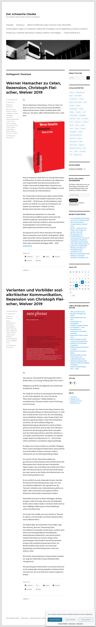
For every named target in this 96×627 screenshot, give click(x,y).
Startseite (9, 25)
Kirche (72, 125)
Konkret (13, 333)
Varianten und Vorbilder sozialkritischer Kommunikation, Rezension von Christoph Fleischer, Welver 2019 (35, 297)
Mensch (83, 128)
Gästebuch (9, 113)
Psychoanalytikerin (12, 338)
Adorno (8, 321)
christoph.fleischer (11, 99)
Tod (71, 154)
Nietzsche (73, 138)
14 (82, 282)
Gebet (78, 105)
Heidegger (9, 115)
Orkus (8, 123)
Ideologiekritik (10, 327)
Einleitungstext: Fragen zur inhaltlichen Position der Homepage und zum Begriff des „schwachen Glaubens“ (47, 29)
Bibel (71, 95)
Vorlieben (86, 620)
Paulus (79, 138)
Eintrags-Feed (74, 399)
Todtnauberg (10, 129)
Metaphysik (73, 131)
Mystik (80, 131)
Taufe (75, 151)
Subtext (12, 127)
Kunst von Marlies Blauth (78, 367)
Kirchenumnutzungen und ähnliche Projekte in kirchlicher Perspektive (80, 363)
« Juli (73, 295)
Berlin (12, 325)
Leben (83, 125)
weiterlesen (27, 246)
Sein (84, 148)
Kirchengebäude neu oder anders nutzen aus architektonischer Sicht (78, 357)
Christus (81, 99)
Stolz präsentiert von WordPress (40, 618)
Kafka (12, 331)
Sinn (71, 151)
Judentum (85, 122)
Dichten (14, 111)
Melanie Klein (10, 335)
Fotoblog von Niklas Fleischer (79, 325)
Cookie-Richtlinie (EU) (72, 33)
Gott (84, 112)
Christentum (73, 99)
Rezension (9, 107)
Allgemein (9, 105)
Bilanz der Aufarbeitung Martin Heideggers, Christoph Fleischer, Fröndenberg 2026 (80, 255)
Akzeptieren (54, 620)
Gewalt (81, 108)
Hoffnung (72, 118)
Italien (8, 329)
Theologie (82, 151)
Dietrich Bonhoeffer (76, 102)
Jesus (71, 122)
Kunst (77, 125)
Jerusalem (85, 118)
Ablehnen (70, 620)
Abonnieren (73, 200)
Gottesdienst (73, 115)
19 (76, 285)
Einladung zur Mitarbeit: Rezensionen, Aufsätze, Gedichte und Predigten (33, 33)
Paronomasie (10, 125)
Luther (77, 128)
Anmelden (73, 397)
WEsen (15, 133)
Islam (78, 118)
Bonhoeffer (78, 95)
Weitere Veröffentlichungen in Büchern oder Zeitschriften (49, 25)
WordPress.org (75, 403)
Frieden (72, 105)
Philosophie (73, 141)
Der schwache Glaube (21, 14)
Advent (72, 92)
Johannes (78, 122)
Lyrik (8, 121)
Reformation (73, 145)
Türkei (8, 340)
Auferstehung (80, 92)
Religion (81, 145)
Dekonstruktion (11, 109)
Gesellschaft (73, 108)
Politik (80, 141)
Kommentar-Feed (76, 401)
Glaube (72, 112)
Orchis (13, 121)
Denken (8, 111)
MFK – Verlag (74, 369)
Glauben (78, 112)
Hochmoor (9, 117)
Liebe (71, 128)
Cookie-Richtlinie (63, 623)
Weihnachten (78, 154)
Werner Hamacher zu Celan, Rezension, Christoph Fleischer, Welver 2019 (33, 88)
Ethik (85, 102)
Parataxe (13, 123)
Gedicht (15, 113)
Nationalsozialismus (75, 135)
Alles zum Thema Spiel (77, 312)
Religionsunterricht (75, 148)
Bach (7, 325)
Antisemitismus (10, 323)
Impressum (72, 623)
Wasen (8, 131)
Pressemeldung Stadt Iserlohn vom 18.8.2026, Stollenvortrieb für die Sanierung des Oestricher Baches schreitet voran (79, 222)
